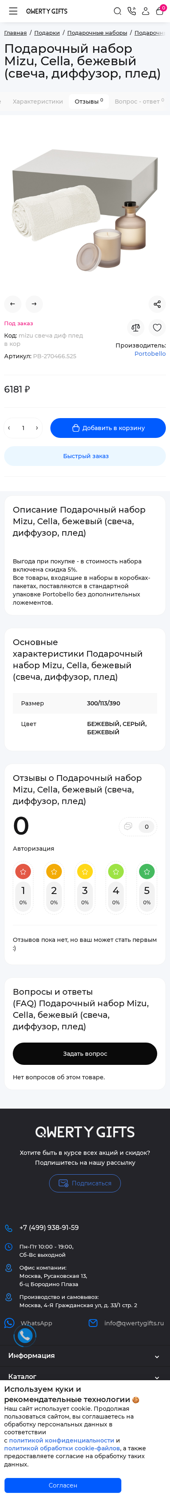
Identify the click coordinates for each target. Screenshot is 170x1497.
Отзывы (89, 101)
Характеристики (38, 101)
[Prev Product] (12, 304)
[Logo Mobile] (46, 11)
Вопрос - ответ (139, 101)
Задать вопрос (85, 1053)
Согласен (63, 1485)
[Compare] (135, 327)
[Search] (117, 11)
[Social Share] (157, 304)
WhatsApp (36, 1323)
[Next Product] (34, 304)
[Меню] (13, 11)
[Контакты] (131, 11)
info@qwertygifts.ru (134, 1323)
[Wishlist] (157, 327)
